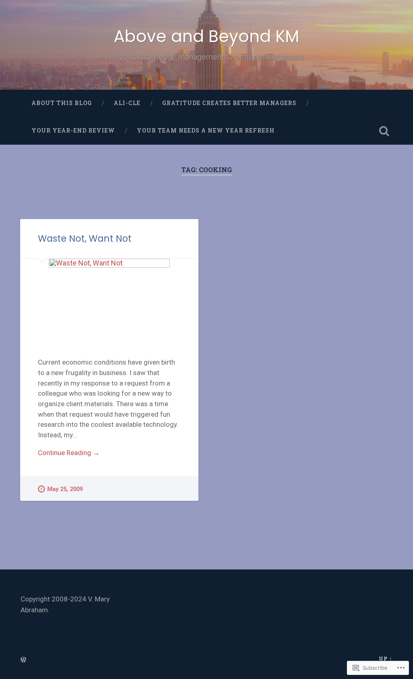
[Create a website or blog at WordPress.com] (23, 660)
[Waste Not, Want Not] (109, 299)
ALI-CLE (127, 103)
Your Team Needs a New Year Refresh (206, 130)
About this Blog (61, 103)
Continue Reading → (69, 453)
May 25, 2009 (65, 489)
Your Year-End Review (73, 130)
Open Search (384, 131)
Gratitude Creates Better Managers (229, 103)
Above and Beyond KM (206, 36)
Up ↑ (385, 658)
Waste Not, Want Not (84, 238)
